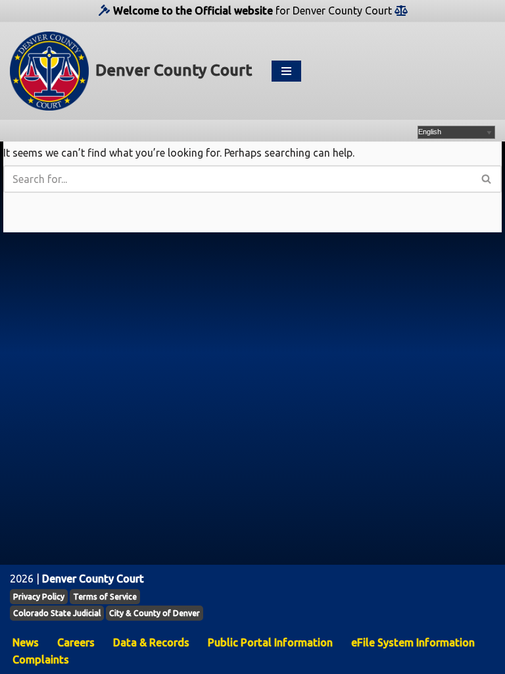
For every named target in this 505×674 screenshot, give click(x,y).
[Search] (487, 179)
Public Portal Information (270, 642)
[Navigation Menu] (286, 71)
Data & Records (151, 642)
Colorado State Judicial (57, 613)
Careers (76, 642)
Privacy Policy (38, 596)
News (25, 642)
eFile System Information (413, 642)
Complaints (40, 659)
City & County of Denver (154, 613)
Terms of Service (105, 596)
